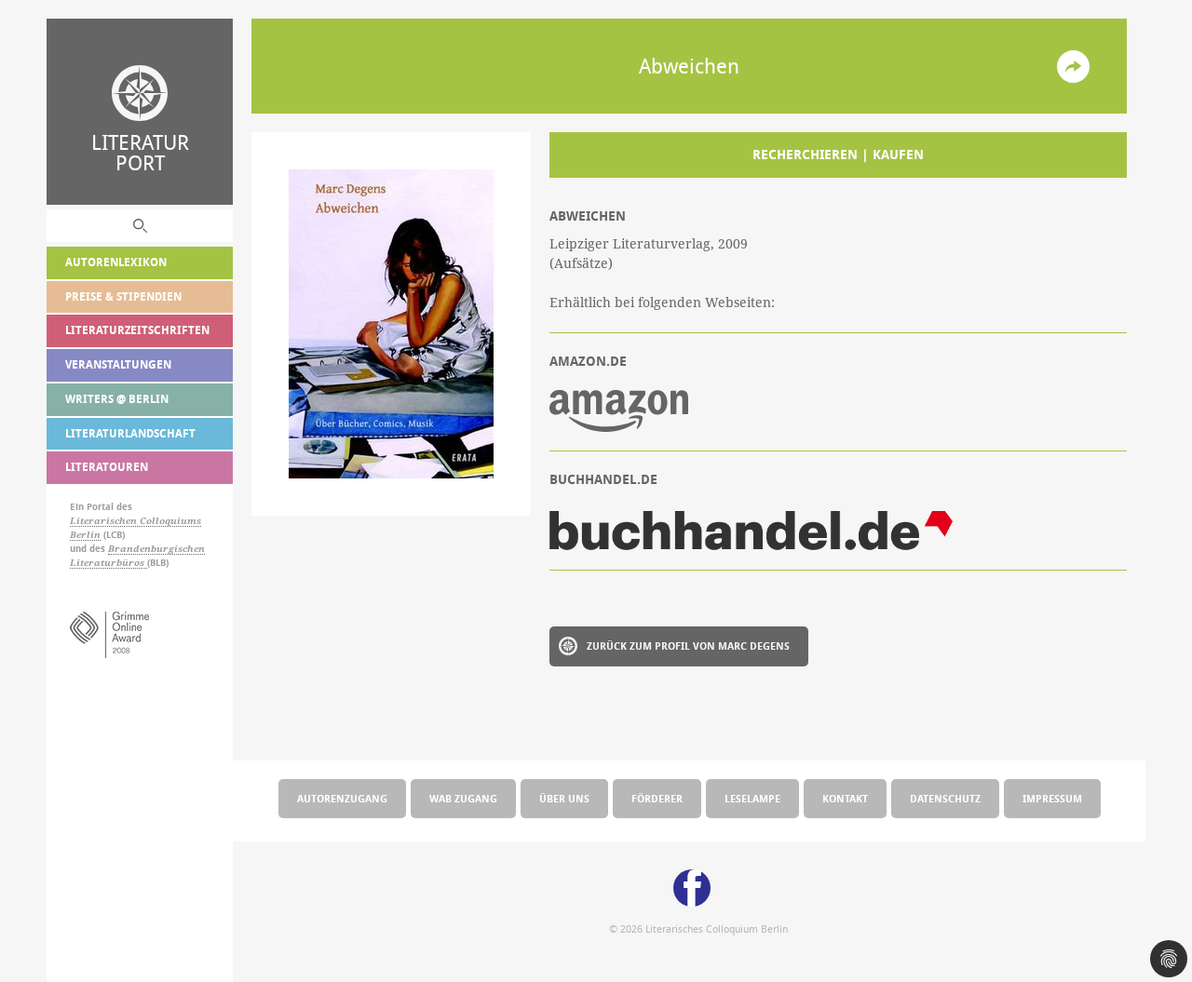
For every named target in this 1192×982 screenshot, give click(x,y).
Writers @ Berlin (117, 399)
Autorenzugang (342, 798)
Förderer (657, 798)
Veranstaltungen (118, 364)
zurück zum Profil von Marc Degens (688, 645)
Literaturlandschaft (130, 433)
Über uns (564, 798)
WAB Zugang (463, 798)
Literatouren (106, 467)
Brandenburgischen (156, 549)
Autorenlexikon (116, 262)
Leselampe (752, 798)
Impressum (1052, 798)
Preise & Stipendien (123, 296)
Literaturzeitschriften (137, 330)
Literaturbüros (108, 563)
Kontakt (845, 798)
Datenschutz (945, 798)
